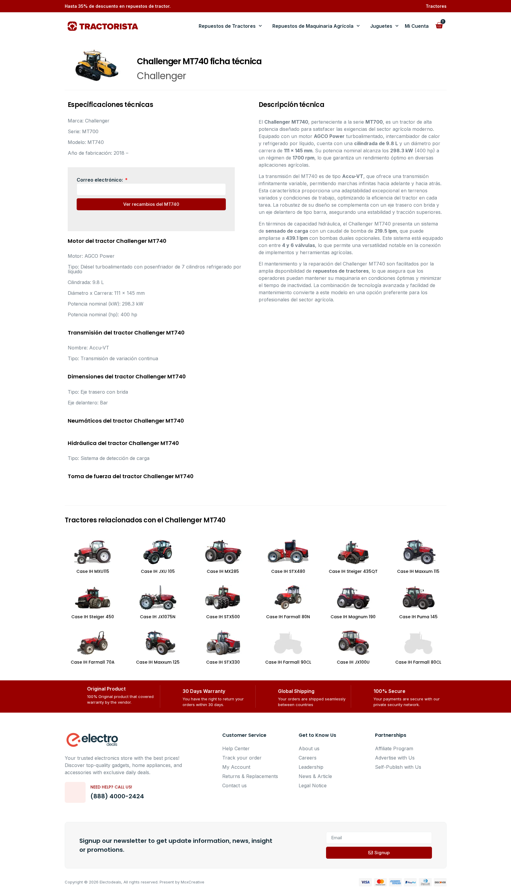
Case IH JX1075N (157, 617)
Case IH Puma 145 (418, 617)
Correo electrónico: (100, 180)
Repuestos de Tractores (227, 26)
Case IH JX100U (353, 662)
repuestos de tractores (341, 271)
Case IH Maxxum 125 (158, 662)
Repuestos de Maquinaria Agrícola (312, 26)
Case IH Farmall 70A (93, 662)
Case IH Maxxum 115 (418, 571)
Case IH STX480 (288, 571)
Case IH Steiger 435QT (353, 571)
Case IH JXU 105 (158, 571)
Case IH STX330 (223, 662)
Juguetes (381, 26)
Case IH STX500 (223, 617)
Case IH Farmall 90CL (288, 662)
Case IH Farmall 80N (288, 617)
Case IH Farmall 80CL (418, 662)
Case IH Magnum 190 (353, 617)
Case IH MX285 (223, 571)
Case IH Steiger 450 (92, 617)
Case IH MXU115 (92, 571)
